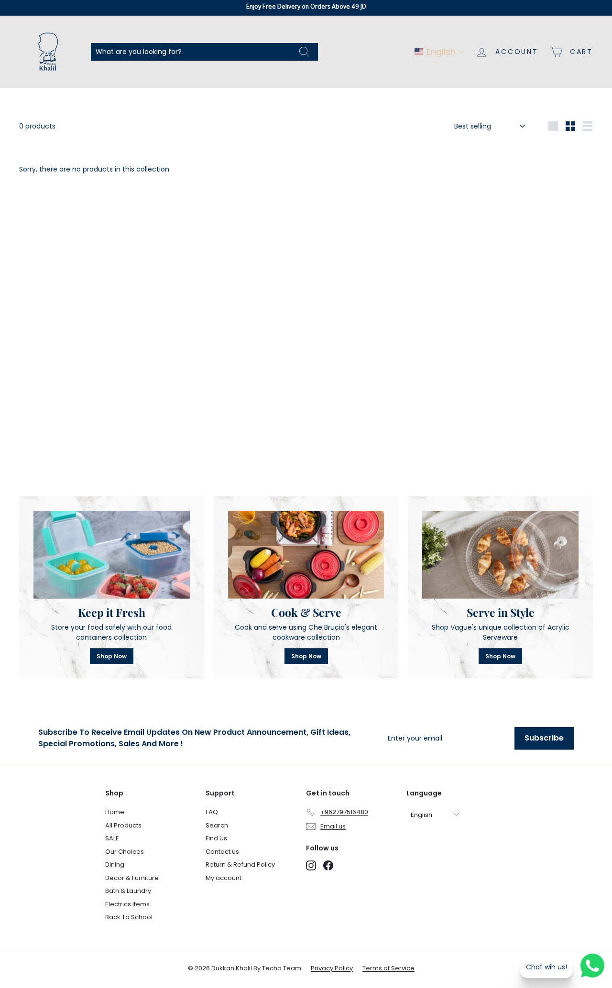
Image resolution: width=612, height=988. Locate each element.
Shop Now (112, 656)
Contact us (222, 851)
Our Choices (124, 851)
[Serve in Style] (500, 555)
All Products (123, 825)
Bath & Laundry (128, 890)
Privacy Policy (332, 968)
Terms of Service (388, 968)
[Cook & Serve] (306, 555)
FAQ (212, 811)
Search (217, 825)
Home (114, 811)
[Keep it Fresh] (111, 555)
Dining (114, 864)
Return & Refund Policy (240, 864)
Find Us (216, 838)
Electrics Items (127, 904)
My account (223, 877)
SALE (112, 838)
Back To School (129, 917)
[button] (440, 52)
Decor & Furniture (132, 877)
